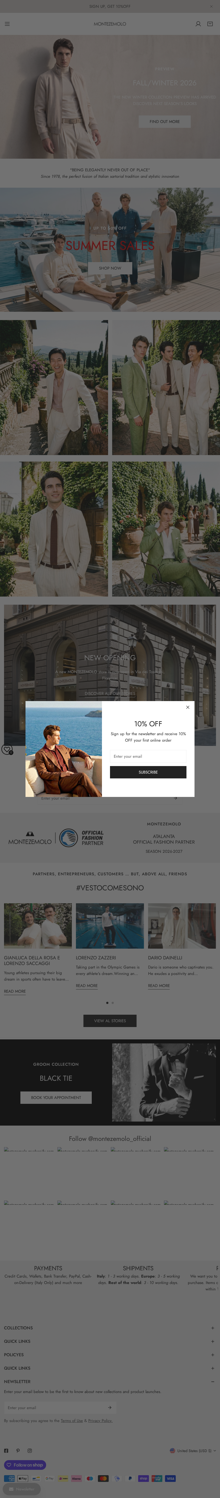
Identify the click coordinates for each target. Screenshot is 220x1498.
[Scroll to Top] (210, 1469)
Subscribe (148, 772)
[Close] (188, 707)
